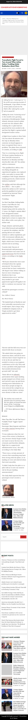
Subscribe (26, 13)
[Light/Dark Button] (17, 13)
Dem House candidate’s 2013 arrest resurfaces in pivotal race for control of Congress (13, 615)
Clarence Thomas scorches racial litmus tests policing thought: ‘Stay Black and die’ (13, 562)
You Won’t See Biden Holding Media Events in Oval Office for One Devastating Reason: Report (13, 204)
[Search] (22, 12)
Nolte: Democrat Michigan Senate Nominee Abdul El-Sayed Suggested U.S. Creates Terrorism (14, 576)
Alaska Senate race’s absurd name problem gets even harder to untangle (13, 583)
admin (4, 68)
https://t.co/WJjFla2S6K (16, 406)
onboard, (16, 374)
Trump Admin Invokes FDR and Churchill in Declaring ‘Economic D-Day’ (7, 525)
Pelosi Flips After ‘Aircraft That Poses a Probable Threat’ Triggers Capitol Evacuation (13, 421)
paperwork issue (8, 254)
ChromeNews (23, 716)
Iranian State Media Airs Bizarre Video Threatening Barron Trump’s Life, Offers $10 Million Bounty (7, 513)
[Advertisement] (14, 41)
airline (7, 184)
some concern (10, 428)
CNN (20, 150)
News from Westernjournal (7, 57)
